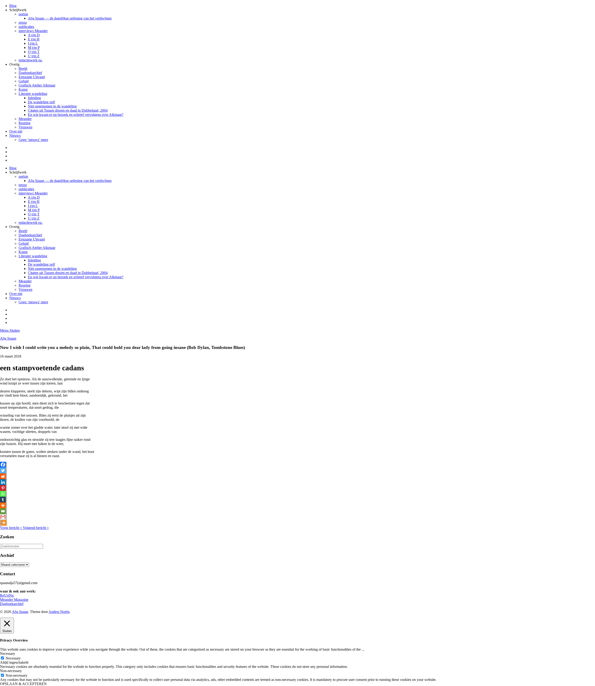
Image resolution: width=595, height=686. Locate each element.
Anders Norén (59, 612)
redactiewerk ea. (31, 60)
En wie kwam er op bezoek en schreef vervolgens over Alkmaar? (75, 115)
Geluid (24, 81)
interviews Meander (33, 31)
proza (23, 22)
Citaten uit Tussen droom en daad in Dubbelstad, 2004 (68, 110)
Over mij (15, 131)
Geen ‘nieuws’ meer (33, 140)
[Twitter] (3, 470)
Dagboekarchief (30, 73)
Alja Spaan (8, 338)
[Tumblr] (3, 499)
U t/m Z (34, 56)
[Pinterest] (3, 488)
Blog (13, 6)
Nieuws (15, 135)
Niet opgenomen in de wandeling (52, 106)
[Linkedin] (3, 482)
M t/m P (34, 48)
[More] (4, 523)
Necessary (13, 658)
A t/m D (34, 35)
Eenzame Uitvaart (32, 77)
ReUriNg (7, 595)
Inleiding (34, 98)
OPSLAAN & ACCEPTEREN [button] (23, 684)
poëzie (23, 14)
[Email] (3, 511)
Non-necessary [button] (11, 671)
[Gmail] (3, 517)
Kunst (23, 89)
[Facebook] (3, 465)
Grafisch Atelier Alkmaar (37, 85)
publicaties (26, 27)
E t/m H (34, 39)
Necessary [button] (7, 654)
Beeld (23, 68)
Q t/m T (34, 52)
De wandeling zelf (41, 102)
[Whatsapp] (3, 494)
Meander (25, 119)
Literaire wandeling (33, 94)
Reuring (24, 123)
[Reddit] (3, 476)
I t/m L (33, 43)
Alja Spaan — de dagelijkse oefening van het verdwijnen (70, 18)
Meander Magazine (14, 600)
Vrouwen (25, 127)
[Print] (3, 505)
